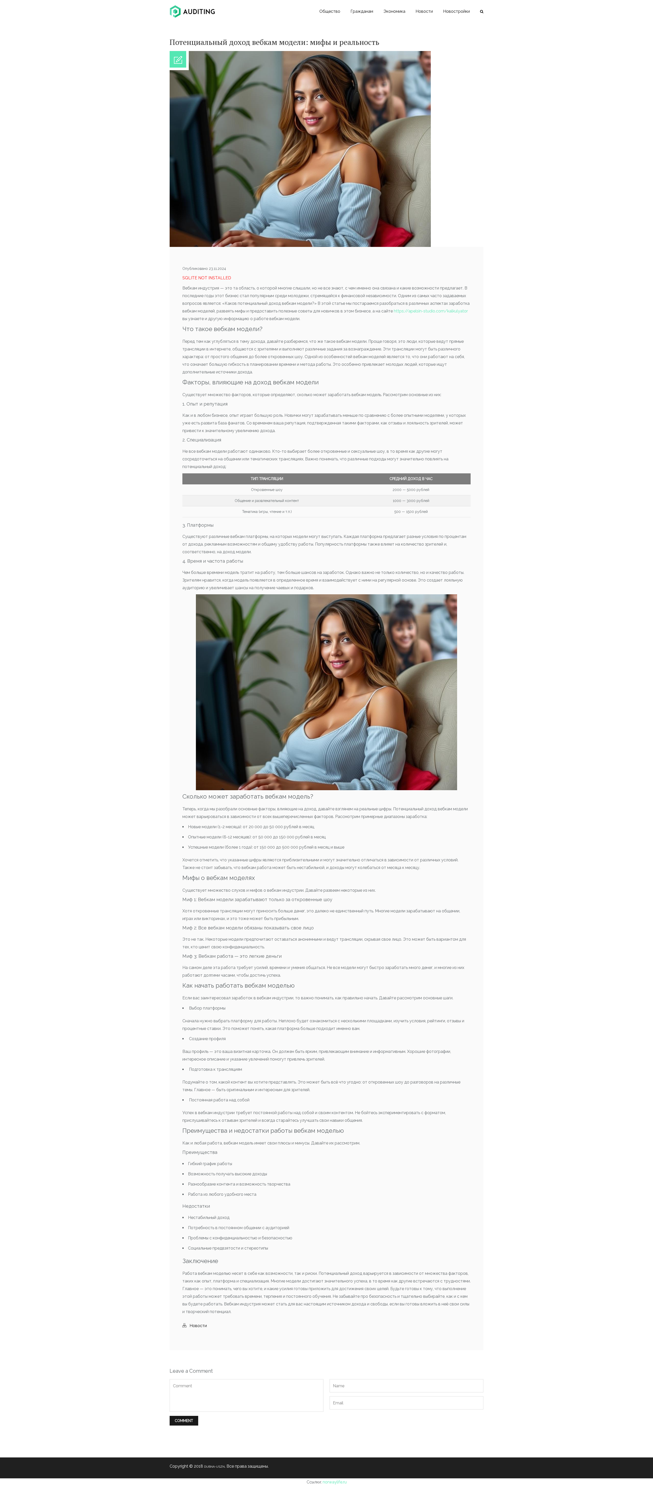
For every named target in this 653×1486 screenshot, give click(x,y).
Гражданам (361, 11)
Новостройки (456, 11)
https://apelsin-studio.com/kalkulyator (431, 311)
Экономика (394, 11)
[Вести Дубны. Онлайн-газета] (192, 11)
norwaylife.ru (335, 1482)
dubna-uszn (214, 1466)
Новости (424, 11)
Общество (329, 11)
